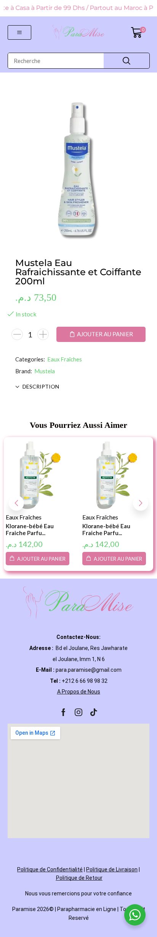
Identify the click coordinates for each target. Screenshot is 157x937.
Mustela (44, 371)
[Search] (126, 60)
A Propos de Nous (78, 692)
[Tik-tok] (94, 712)
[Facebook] (63, 712)
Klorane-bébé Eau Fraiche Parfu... (30, 529)
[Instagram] (78, 712)
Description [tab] (40, 386)
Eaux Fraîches (64, 359)
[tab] (78, 386)
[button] (19, 32)
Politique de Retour (79, 878)
